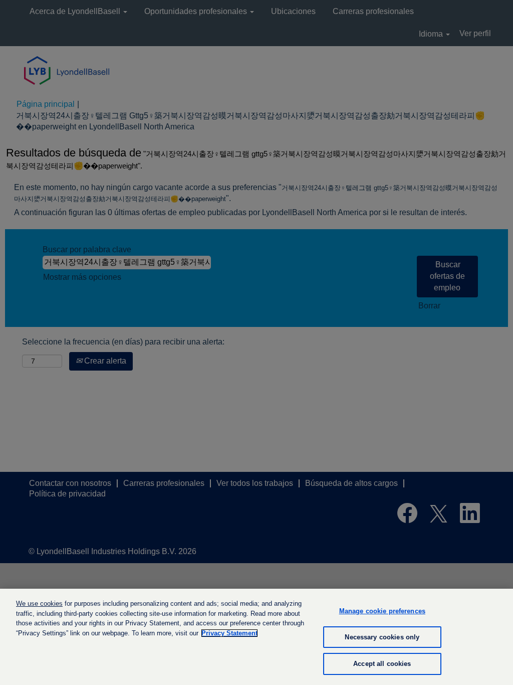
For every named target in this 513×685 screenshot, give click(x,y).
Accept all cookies (382, 663)
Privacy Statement (229, 633)
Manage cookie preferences (382, 611)
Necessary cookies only (382, 637)
